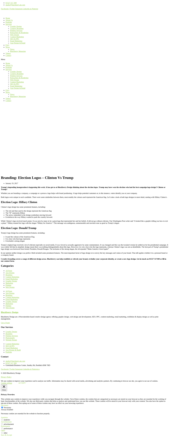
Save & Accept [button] (6, 435)
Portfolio (9, 22)
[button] (84, 59)
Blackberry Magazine (18, 51)
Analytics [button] (4, 417)
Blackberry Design (9, 312)
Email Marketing (16, 41)
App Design (10, 273)
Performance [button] (5, 426)
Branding (9, 275)
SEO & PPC (14, 39)
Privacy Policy (6, 377)
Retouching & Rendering (19, 33)
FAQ (7, 45)
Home (8, 18)
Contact (8, 55)
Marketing (9, 283)
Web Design (14, 35)
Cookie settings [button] (6, 383)
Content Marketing (17, 37)
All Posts (9, 271)
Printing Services (16, 31)
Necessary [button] (4, 405)
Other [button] (3, 431)
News (8, 47)
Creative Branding (16, 28)
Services (9, 24)
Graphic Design (16, 26)
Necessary (7, 408)
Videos (8, 53)
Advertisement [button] (6, 422)
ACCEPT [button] (22, 383)
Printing (8, 285)
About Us (9, 20)
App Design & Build (17, 43)
